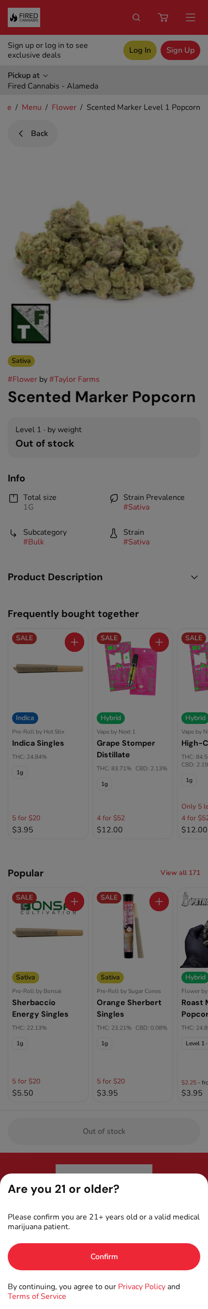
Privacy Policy (141, 1286)
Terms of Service (37, 1296)
